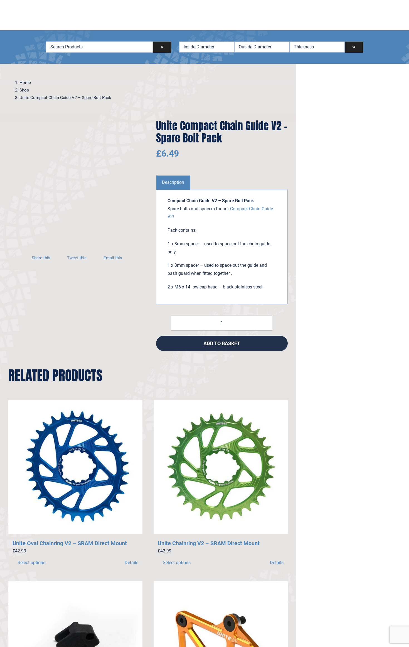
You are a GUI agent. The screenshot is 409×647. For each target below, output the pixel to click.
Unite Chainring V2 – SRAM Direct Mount (209, 543)
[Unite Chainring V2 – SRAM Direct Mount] (221, 467)
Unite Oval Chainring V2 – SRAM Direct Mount (70, 543)
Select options (31, 562)
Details (131, 562)
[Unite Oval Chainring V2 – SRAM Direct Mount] (75, 467)
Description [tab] (173, 182)
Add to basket (221, 343)
